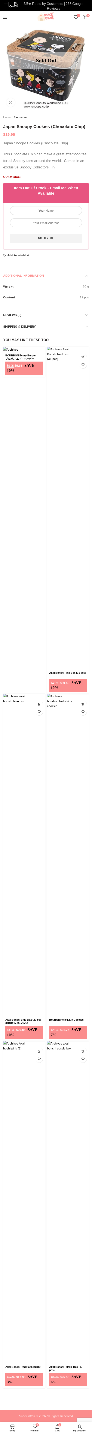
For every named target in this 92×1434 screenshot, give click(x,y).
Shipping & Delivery (19, 326)
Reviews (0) (12, 315)
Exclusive (20, 117)
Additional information (23, 275)
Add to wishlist (18, 255)
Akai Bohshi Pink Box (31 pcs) (67, 672)
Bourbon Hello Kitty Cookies (66, 1019)
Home (6, 117)
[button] (83, 357)
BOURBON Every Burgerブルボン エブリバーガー (20, 357)
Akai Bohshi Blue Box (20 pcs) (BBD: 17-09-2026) (23, 1021)
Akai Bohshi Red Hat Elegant (22, 1366)
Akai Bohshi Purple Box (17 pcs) (66, 1368)
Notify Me (46, 238)
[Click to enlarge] (10, 102)
